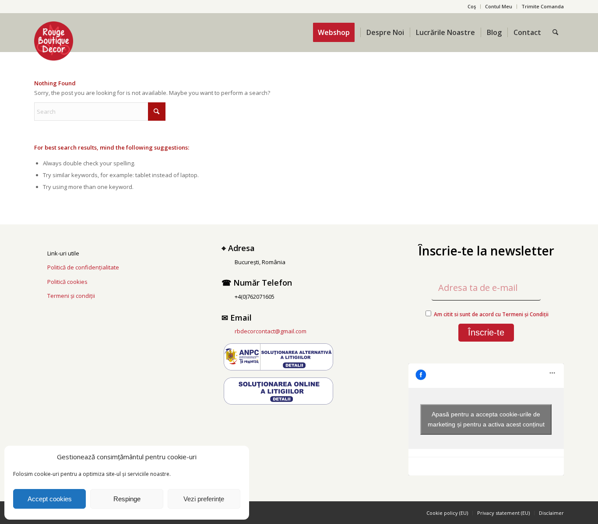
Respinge (127, 499)
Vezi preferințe (203, 499)
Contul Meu (498, 6)
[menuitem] (472, 6)
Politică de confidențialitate (83, 267)
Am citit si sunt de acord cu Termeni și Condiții (491, 314)
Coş (472, 6)
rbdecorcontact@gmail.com (270, 331)
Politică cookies (67, 282)
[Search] (555, 32)
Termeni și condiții (71, 296)
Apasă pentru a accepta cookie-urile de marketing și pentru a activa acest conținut (486, 419)
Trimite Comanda (542, 6)
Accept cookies (50, 499)
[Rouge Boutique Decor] (53, 41)
